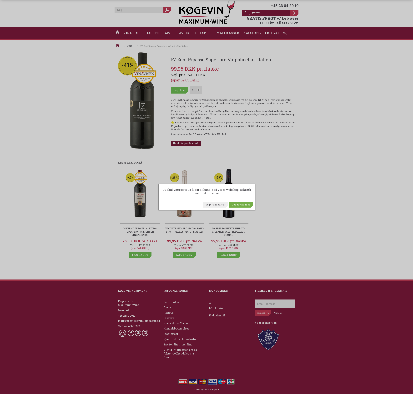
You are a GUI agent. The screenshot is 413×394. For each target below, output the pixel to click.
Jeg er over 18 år (241, 204)
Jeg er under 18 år (216, 204)
